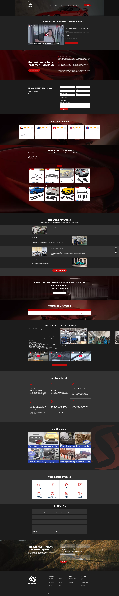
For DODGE (51, 578)
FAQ (70, 585)
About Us (82, 579)
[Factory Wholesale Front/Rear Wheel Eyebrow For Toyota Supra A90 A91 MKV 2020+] (36, 175)
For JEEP (50, 585)
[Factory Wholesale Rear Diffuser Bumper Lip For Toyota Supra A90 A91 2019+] (52, 175)
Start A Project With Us (71, 43)
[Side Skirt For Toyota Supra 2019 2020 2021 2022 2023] (36, 194)
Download (71, 583)
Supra (59, 166)
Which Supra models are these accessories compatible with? (47, 521)
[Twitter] (33, 556)
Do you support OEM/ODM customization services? (44, 526)
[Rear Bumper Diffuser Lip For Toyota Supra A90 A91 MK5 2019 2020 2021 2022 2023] (52, 194)
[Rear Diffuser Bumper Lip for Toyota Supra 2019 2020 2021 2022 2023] (82, 194)
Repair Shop (68, 551)
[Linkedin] (31, 556)
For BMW (60, 586)
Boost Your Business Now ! (59, 293)
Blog (82, 583)
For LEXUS (60, 582)
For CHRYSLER (51, 582)
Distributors (69, 99)
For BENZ (60, 585)
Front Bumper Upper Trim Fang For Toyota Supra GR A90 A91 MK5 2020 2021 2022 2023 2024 (67, 184)
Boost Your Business (34, 70)
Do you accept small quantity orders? (42, 517)
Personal (62, 551)
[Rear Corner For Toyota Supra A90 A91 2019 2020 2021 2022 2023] (82, 175)
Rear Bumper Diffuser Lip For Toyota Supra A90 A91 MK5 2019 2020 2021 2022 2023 (52, 202)
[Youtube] (35, 556)
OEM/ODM (71, 579)
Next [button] (101, 131)
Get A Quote (87, 5)
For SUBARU (61, 581)
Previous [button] (17, 131)
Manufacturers (63, 100)
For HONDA (60, 578)
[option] (26, 132)
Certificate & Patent (84, 582)
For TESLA (51, 586)
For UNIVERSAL (61, 583)
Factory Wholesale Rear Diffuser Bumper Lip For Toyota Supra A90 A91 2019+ (52, 184)
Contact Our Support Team (59, 364)
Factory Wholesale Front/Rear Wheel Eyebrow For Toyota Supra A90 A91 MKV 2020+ (36, 184)
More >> (88, 206)
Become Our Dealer (72, 578)
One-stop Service (72, 581)
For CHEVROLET (51, 579)
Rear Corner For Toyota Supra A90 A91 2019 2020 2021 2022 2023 (82, 184)
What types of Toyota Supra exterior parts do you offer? (45, 531)
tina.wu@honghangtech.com (34, 1)
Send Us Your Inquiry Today (59, 270)
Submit (64, 109)
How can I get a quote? (38, 510)
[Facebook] (28, 556)
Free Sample (71, 582)
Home (82, 578)
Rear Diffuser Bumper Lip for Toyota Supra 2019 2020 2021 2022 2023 (82, 202)
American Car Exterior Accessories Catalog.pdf (47, 313)
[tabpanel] (73, 336)
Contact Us (83, 585)
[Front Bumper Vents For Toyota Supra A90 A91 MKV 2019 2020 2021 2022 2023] (67, 194)
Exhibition (82, 581)
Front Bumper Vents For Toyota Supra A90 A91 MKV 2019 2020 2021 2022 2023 (67, 202)
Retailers (62, 99)
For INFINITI (51, 583)
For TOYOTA (61, 579)
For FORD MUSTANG (52, 581)
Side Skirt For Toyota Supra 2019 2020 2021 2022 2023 (37, 202)
